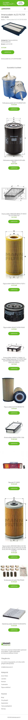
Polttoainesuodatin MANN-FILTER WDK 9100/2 (14, 161)
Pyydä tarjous (20, 3)
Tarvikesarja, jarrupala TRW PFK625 (14, 580)
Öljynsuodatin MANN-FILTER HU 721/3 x (14, 283)
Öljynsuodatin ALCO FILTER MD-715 (14, 407)
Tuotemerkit (4, 684)
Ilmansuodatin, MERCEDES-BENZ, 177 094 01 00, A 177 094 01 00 (14, 214)
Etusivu (3, 19)
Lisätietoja (7, 52)
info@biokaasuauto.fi (7, 667)
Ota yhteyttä (4, 700)
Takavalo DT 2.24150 (14, 482)
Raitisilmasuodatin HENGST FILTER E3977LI (14, 624)
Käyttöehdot (4, 703)
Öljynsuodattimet (12, 40)
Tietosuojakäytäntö (6, 706)
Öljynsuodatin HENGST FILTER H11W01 (14, 327)
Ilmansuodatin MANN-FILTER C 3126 (14, 437)
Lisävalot (3, 678)
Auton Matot (4, 676)
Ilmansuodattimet (5, 42)
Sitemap (3, 709)
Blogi (2, 697)
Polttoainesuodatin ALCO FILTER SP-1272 (14, 103)
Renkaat (3, 681)
